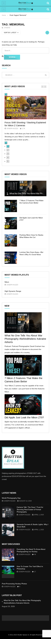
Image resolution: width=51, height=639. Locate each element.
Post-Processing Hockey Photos (14, 584)
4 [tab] (7, 157)
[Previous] (6, 94)
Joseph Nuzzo (12, 128)
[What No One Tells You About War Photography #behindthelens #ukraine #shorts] (25, 188)
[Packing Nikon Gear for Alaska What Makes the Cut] (11, 240)
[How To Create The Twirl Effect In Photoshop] (8, 572)
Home (4, 15)
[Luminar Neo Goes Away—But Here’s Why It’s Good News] (11, 258)
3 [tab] (7, 154)
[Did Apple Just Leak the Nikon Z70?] (11, 223)
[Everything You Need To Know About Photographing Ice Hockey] (8, 555)
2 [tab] (7, 150)
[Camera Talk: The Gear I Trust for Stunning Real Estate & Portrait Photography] (8, 513)
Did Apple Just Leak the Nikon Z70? (24, 417)
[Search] (48, 3)
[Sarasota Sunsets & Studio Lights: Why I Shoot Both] (8, 530)
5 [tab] (7, 161)
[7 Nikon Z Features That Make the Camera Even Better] (11, 206)
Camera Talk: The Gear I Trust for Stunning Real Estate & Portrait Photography (30, 509)
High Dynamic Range (13, 291)
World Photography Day (11, 498)
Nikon (7, 282)
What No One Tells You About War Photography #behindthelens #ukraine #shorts (25, 338)
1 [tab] (7, 146)
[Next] (6, 142)
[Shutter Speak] (25, 3)
